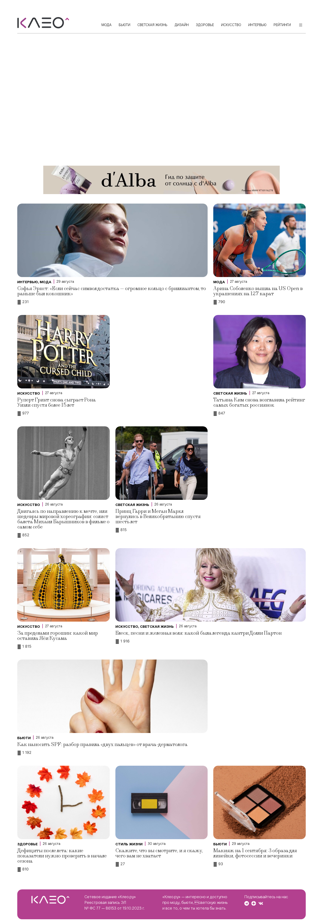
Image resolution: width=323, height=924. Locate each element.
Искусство (28, 393)
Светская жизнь (230, 393)
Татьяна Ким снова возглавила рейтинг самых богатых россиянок (259, 402)
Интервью (27, 282)
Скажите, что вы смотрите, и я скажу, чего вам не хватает (159, 853)
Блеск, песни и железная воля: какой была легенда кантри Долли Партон (198, 633)
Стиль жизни (129, 844)
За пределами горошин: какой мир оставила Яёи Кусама (57, 636)
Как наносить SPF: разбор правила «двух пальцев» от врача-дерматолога (102, 744)
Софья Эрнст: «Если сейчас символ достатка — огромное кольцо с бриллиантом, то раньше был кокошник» (111, 291)
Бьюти (24, 738)
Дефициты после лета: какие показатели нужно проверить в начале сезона (62, 855)
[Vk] (260, 903)
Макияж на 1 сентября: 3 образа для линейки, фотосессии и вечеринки (255, 853)
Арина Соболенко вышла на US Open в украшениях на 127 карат (258, 291)
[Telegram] (246, 903)
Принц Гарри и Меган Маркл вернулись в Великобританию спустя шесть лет (158, 516)
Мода (45, 282)
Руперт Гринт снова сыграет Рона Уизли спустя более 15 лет (56, 402)
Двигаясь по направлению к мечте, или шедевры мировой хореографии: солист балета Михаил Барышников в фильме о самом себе (63, 519)
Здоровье (27, 844)
